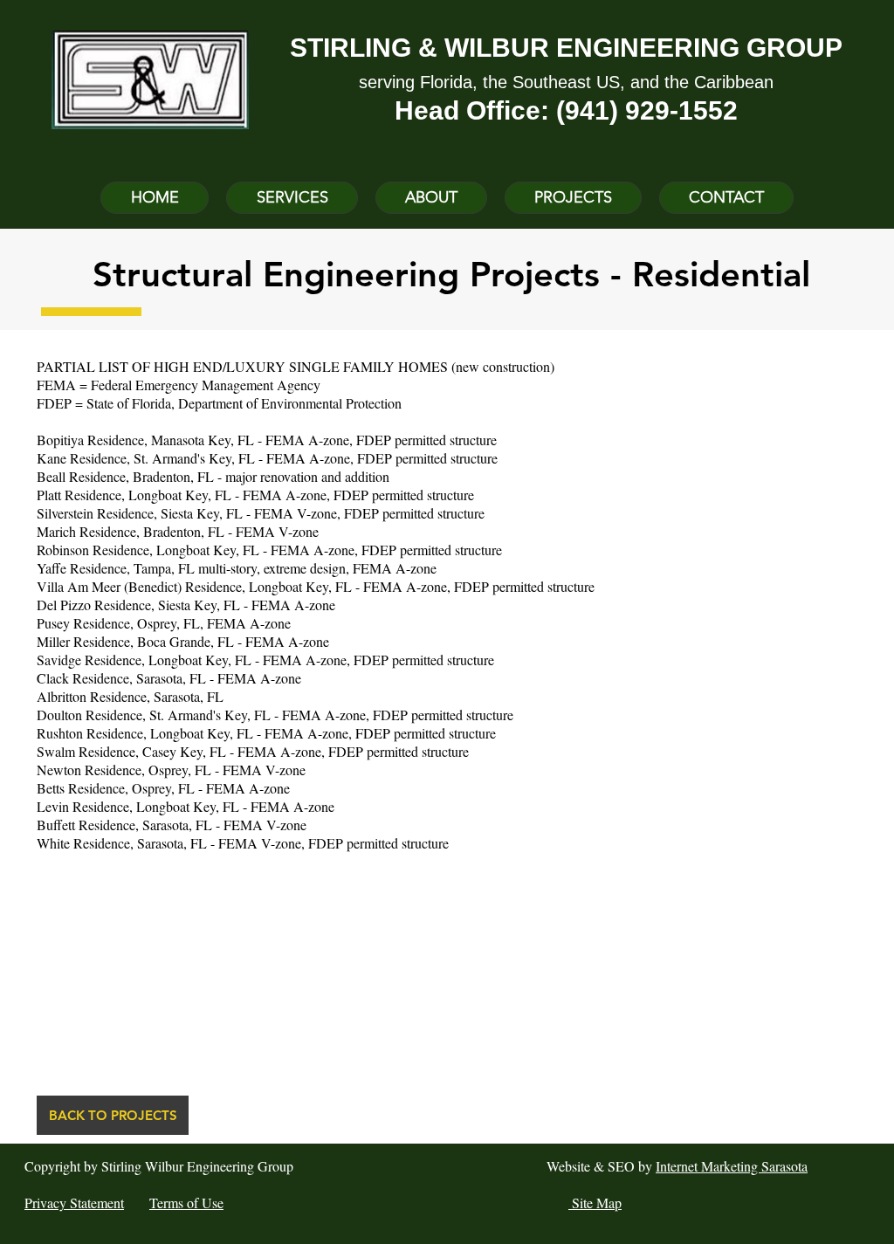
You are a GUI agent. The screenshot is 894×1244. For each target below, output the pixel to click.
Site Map (595, 1202)
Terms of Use (186, 1202)
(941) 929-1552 (647, 110)
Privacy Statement (74, 1202)
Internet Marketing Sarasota (732, 1166)
